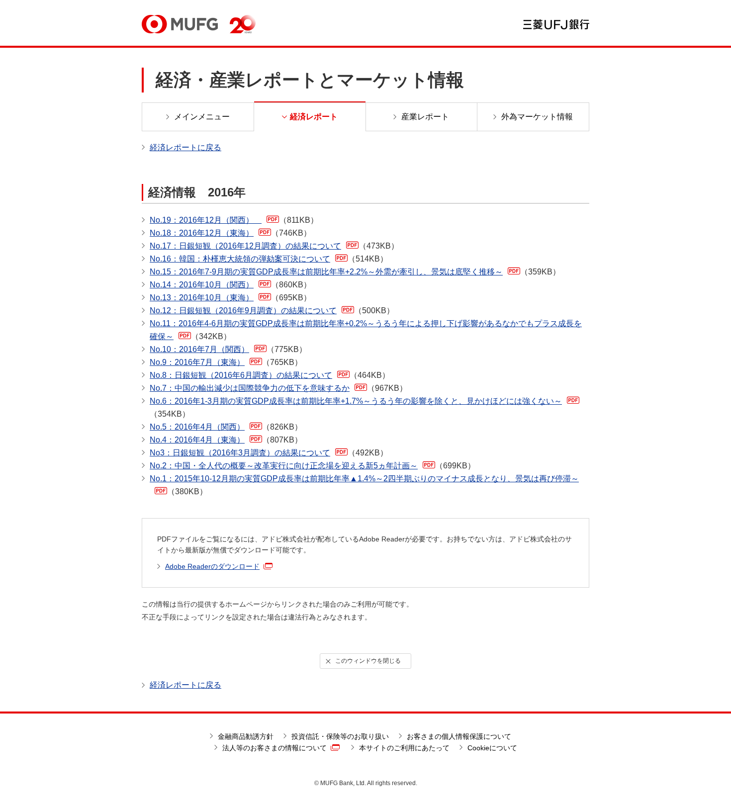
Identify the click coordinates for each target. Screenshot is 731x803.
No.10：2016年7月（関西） (228, 349)
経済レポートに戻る (185, 147)
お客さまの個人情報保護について (459, 736)
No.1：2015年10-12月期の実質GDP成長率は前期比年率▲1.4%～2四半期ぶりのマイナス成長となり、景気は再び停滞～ (364, 485)
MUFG (180, 24)
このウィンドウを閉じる (368, 660)
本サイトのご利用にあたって (404, 748)
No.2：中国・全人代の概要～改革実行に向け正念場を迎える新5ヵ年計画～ (312, 465)
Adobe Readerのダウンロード (212, 566)
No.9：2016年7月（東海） (226, 362)
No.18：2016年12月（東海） (230, 233)
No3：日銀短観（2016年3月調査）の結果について (269, 452)
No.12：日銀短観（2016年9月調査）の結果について (272, 310)
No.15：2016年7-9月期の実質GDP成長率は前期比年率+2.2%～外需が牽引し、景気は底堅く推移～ (355, 272)
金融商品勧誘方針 (246, 736)
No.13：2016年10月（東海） (230, 297)
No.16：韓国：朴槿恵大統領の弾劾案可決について (269, 259)
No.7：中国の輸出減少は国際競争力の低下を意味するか (278, 388)
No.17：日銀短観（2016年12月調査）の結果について (274, 246)
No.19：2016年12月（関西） (234, 220)
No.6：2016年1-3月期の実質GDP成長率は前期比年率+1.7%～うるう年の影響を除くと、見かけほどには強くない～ (356, 407)
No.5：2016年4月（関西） (226, 427)
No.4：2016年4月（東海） (226, 440)
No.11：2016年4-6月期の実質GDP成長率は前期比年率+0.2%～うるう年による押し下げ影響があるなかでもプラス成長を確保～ (366, 330)
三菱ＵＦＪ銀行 (556, 24)
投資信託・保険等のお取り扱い (340, 736)
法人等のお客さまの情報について (274, 748)
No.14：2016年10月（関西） (230, 284)
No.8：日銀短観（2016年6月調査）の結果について (270, 375)
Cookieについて (492, 748)
